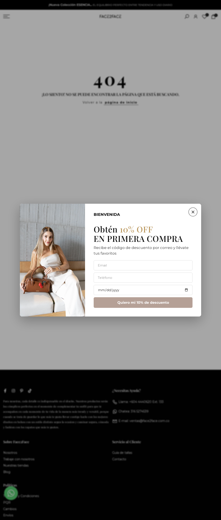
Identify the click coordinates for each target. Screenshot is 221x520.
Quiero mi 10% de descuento (143, 302)
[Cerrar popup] (192, 211)
